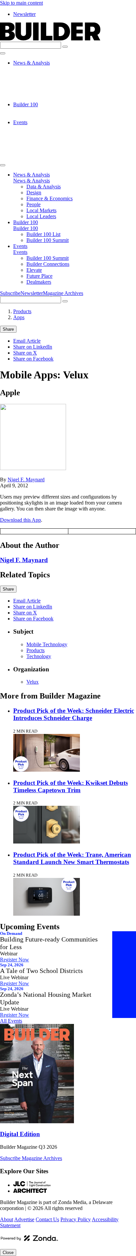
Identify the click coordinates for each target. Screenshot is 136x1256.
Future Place (39, 146)
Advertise (24, 1219)
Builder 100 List (43, 110)
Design (33, 74)
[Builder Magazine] (50, 38)
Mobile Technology (46, 644)
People (33, 86)
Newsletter (24, 14)
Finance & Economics (49, 80)
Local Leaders (41, 98)
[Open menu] (2, 53)
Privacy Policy (75, 1219)
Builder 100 (25, 104)
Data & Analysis (43, 69)
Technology (38, 656)
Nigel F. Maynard (26, 479)
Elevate (34, 140)
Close (8, 1252)
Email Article (27, 341)
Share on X (25, 353)
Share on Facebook (33, 359)
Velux (32, 682)
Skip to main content (21, 3)
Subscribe (10, 293)
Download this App (20, 520)
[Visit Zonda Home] (29, 1240)
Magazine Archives (63, 293)
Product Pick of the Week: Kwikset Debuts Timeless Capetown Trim (70, 786)
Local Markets (41, 92)
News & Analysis (31, 63)
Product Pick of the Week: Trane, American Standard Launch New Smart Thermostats (72, 858)
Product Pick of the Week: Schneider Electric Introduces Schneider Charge (73, 714)
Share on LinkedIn (32, 347)
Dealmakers (38, 152)
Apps (18, 317)
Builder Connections (47, 134)
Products (22, 311)
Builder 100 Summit (47, 116)
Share (8, 329)
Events (20, 122)
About (6, 1219)
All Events (11, 1021)
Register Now (14, 959)
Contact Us (47, 1219)
